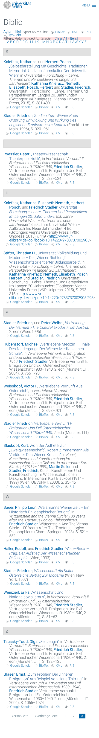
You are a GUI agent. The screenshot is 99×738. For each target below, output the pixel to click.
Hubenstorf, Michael (20, 344)
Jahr (18, 35)
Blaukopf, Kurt (15, 445)
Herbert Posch (58, 61)
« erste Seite (20, 716)
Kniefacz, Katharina (20, 61)
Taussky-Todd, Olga (20, 641)
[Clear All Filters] (66, 38)
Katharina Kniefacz (47, 83)
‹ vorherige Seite (46, 716)
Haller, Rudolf (14, 548)
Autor (7, 31)
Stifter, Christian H (19, 253)
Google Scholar (21, 107)
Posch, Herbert (40, 87)
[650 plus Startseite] (49, 5)
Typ (11, 35)
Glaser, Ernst (14, 674)
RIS (88, 32)
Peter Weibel (52, 322)
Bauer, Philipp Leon (19, 507)
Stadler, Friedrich (75, 87)
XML (75, 32)
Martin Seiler (60, 466)
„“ (49, 71)
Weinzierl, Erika (16, 592)
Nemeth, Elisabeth (59, 274)
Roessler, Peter (16, 154)
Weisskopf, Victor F (20, 386)
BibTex (60, 32)
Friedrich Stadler (68, 166)
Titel (17, 31)
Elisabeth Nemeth (53, 202)
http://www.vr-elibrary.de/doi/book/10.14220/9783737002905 (49, 238)
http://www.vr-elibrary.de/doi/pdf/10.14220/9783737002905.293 (51, 295)
